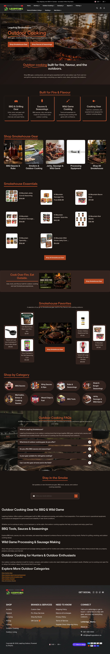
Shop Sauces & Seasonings (42, 44)
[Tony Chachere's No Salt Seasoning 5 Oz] (27, 345)
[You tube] (103, 592)
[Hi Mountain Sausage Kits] (46, 197)
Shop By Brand (36, 617)
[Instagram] (97, 592)
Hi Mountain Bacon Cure (95, 196)
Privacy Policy (61, 617)
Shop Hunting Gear (7, 573)
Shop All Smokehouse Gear (55, 257)
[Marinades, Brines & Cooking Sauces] (9, 399)
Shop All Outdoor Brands (9, 580)
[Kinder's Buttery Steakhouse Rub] (83, 320)
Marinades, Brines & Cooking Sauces (19, 399)
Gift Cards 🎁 (36, 621)
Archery (9, 609)
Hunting (9, 624)
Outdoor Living (11, 632)
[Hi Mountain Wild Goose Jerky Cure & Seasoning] (46, 240)
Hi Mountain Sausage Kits (59, 196)
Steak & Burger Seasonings (98, 386)
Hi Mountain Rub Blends (95, 217)
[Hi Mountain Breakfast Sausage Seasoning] (11, 219)
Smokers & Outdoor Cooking (34, 167)
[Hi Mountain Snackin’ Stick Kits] (46, 218)
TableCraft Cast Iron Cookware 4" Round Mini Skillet (11, 342)
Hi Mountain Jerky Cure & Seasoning (26, 194)
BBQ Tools (71, 399)
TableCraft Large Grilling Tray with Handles (83, 357)
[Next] (105, 36)
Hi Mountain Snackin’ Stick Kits (61, 216)
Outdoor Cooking (12, 628)
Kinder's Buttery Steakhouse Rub (83, 332)
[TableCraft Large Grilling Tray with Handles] (83, 347)
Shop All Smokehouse (97, 167)
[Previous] (5, 36)
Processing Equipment (76, 167)
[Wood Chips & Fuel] (35, 399)
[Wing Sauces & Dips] (35, 385)
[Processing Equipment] (76, 152)
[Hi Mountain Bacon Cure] (81, 197)
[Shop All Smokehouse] (97, 152)
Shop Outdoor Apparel (8, 578)
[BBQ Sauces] (9, 385)
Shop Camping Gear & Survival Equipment (14, 575)
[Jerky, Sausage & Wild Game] (55, 152)
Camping (9, 617)
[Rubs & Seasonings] (61, 385)
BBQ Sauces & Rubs (13, 167)
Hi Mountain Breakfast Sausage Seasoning (26, 218)
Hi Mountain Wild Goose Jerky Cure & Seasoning (61, 240)
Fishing (8, 621)
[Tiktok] (100, 592)
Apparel (9, 613)
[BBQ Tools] (61, 399)
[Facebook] (94, 592)
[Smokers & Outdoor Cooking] (34, 152)
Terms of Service (62, 621)
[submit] (76, 496)
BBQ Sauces (20, 386)
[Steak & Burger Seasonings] (87, 385)
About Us (84, 627)
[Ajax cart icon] (100, 8)
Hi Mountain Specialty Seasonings (23, 240)
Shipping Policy (61, 609)
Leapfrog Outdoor (24, 643)
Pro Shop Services (37, 613)
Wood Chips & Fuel (47, 399)
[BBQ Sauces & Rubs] (13, 152)
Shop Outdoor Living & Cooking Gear (12, 577)
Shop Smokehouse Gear (18, 44)
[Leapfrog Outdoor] (13, 8)
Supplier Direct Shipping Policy (67, 624)
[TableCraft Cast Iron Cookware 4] (11, 332)
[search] (97, 8)
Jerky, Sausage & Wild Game (55, 167)
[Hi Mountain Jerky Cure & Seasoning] (11, 196)
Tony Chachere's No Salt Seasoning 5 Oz (27, 355)
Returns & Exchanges (63, 613)
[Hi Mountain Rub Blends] (81, 219)
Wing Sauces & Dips (46, 385)
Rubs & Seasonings (72, 385)
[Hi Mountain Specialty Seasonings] (11, 240)
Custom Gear (36, 609)
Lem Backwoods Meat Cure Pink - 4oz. (27, 329)
